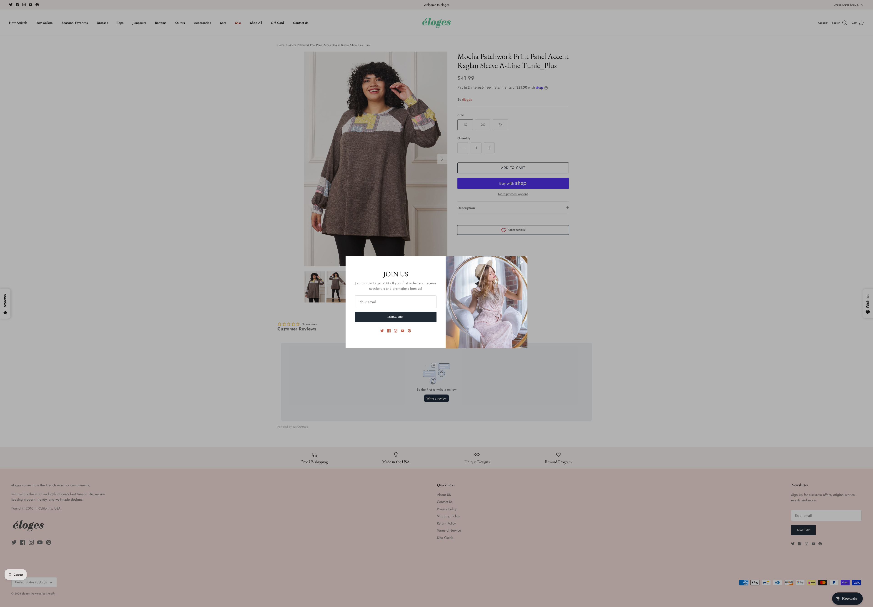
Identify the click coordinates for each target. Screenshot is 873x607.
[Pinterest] (409, 330)
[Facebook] (389, 330)
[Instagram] (395, 330)
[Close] (522, 262)
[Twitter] (382, 330)
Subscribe (395, 317)
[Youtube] (402, 330)
